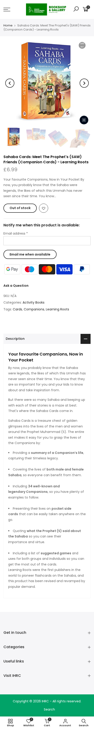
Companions (34, 309)
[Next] (84, 83)
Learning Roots (57, 309)
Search (49, 709)
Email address (15, 233)
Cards (17, 309)
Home (8, 25)
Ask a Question (16, 285)
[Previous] (9, 83)
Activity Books (33, 302)
